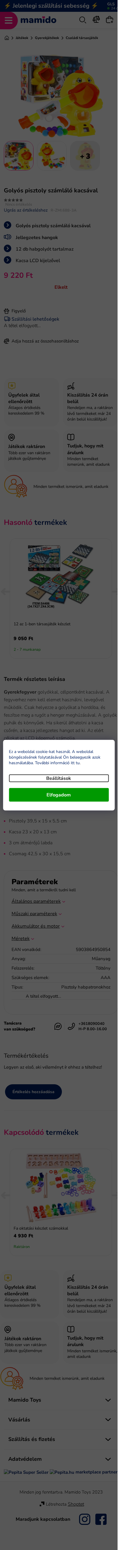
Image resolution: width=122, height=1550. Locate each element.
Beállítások (58, 778)
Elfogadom (58, 794)
